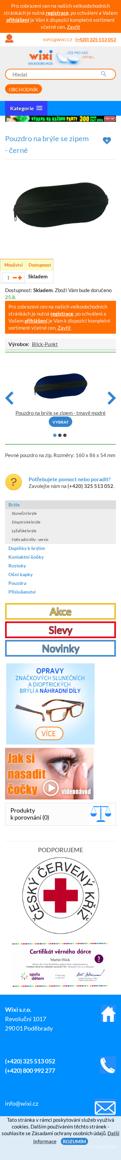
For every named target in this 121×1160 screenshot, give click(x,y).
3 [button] (65, 435)
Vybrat (60, 422)
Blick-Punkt (45, 344)
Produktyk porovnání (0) (29, 814)
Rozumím (74, 1141)
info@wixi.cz (57, 39)
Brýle (13, 504)
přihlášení (17, 20)
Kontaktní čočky (26, 557)
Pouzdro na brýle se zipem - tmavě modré (60, 413)
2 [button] (60, 435)
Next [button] (112, 398)
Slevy (60, 630)
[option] (60, 119)
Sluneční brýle (24, 513)
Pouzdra (17, 583)
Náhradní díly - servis (30, 539)
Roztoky (17, 565)
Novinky (60, 648)
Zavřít (73, 27)
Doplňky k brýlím (26, 548)
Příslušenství (22, 592)
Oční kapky (20, 574)
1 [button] (54, 435)
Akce (61, 611)
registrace (57, 13)
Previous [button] (9, 398)
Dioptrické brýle (26, 521)
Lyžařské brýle (24, 530)
